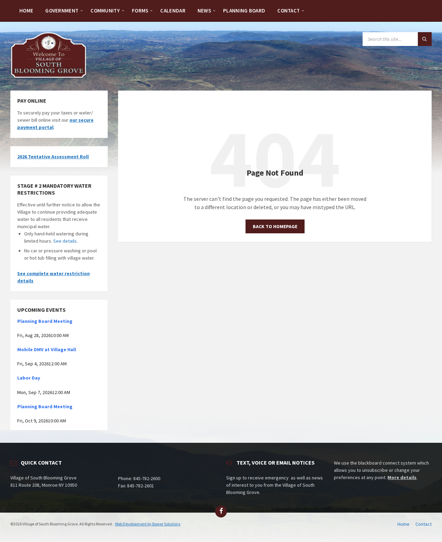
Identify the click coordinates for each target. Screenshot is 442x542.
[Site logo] (48, 77)
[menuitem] (26, 10)
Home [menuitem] (403, 524)
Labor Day (28, 378)
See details (65, 241)
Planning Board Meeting (45, 321)
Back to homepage (275, 226)
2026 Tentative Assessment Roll (53, 156)
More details (401, 477)
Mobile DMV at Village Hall (46, 349)
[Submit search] (425, 39)
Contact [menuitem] (423, 524)
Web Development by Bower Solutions (147, 523)
